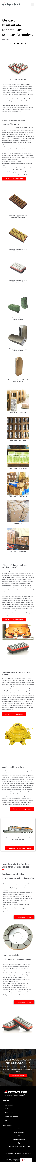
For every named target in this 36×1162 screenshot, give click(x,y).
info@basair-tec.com (19, 1139)
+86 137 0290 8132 (19, 1132)
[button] (32, 4)
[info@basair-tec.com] (19, 1136)
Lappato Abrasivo (9, 1105)
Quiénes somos (9, 1113)
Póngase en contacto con (11, 1116)
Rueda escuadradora (10, 1109)
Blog (6, 1120)
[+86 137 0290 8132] (19, 1129)
